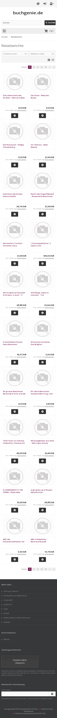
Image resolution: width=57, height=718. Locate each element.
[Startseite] (38, 4)
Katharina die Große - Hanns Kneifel (13, 195)
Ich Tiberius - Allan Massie (39, 145)
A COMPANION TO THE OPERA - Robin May (13, 491)
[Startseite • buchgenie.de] (28, 13)
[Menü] (5, 31)
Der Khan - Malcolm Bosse (40, 96)
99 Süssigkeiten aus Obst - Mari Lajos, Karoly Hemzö (42, 443)
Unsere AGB (8, 600)
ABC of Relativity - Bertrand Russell (39, 540)
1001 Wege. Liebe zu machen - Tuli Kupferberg (40, 295)
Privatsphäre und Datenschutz (15, 596)
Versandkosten (21, 110)
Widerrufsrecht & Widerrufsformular (17, 618)
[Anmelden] (45, 4)
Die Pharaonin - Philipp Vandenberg (13, 145)
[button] (15, 53)
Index (6, 609)
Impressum (8, 604)
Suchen (50, 23)
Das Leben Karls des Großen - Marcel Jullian (14, 96)
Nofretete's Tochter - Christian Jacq (13, 244)
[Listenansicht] (53, 60)
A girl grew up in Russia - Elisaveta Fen (42, 491)
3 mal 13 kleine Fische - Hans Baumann (13, 343)
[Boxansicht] (49, 60)
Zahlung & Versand (11, 591)
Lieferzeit (7, 622)
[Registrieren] (52, 4)
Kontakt (6, 613)
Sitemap (7, 639)
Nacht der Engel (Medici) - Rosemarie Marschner (42, 195)
